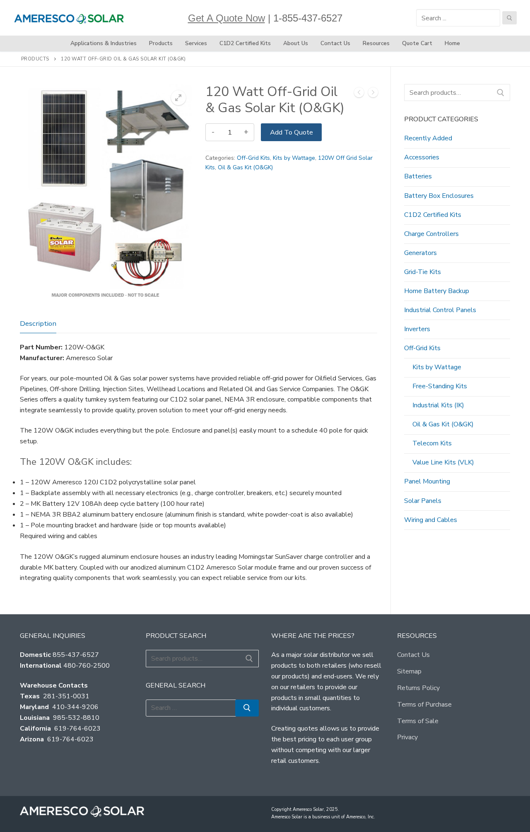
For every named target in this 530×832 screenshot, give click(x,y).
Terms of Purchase (424, 704)
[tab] (38, 324)
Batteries (418, 176)
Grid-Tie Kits (422, 272)
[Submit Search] (509, 17)
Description (38, 323)
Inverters (417, 329)
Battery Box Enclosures (439, 195)
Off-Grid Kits (253, 158)
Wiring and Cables (430, 519)
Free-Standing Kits (439, 386)
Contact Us (413, 654)
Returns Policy (418, 688)
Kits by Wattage (294, 158)
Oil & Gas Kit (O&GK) (245, 167)
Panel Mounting (427, 481)
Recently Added (428, 138)
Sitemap (409, 671)
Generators (420, 252)
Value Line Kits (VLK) (443, 462)
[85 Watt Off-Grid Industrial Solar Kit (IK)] (359, 94)
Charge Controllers (431, 233)
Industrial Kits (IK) (438, 405)
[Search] (500, 92)
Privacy (407, 737)
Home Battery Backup (436, 291)
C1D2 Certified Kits (432, 214)
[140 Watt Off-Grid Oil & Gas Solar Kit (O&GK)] (373, 94)
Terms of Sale (417, 721)
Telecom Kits (432, 443)
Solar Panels (422, 500)
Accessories (421, 157)
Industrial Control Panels (440, 310)
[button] (178, 97)
